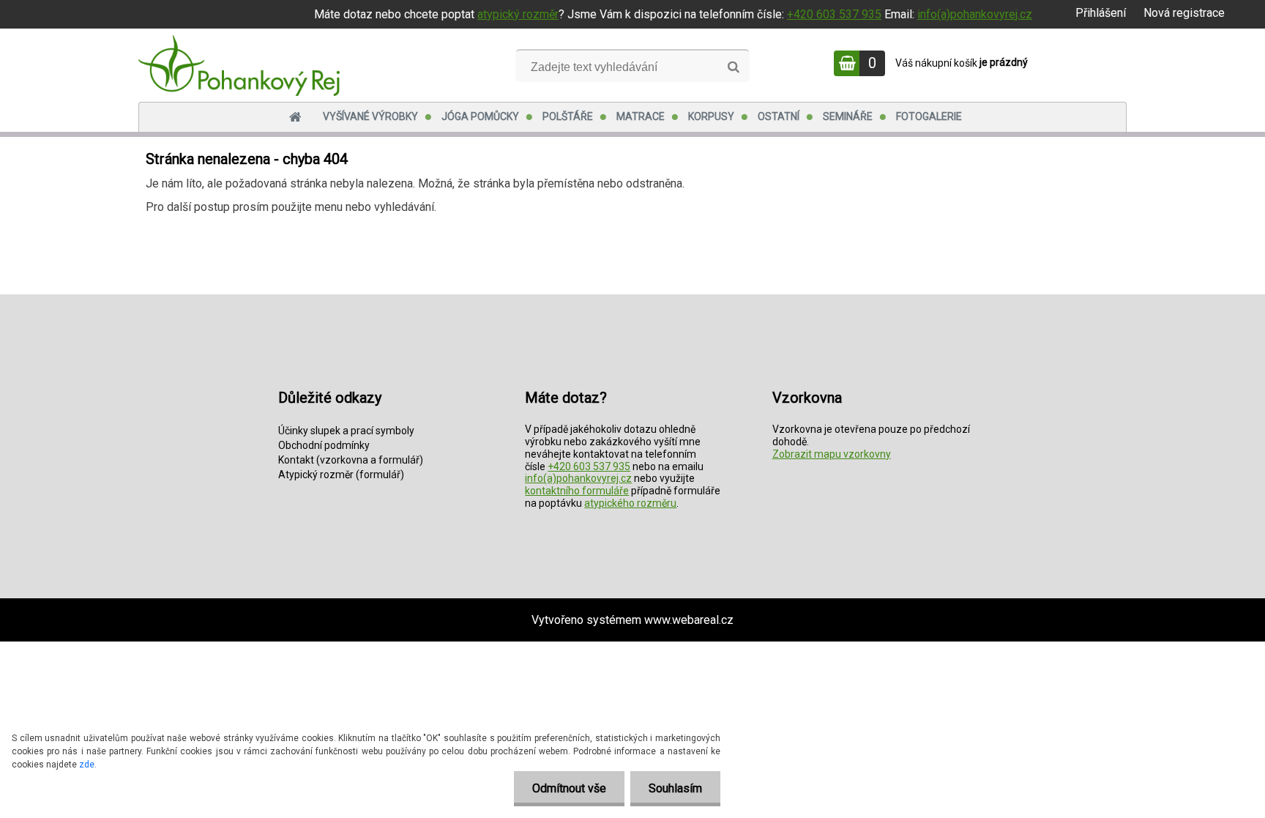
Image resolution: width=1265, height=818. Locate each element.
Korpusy (711, 116)
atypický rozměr (518, 14)
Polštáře (567, 116)
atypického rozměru (630, 503)
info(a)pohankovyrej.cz (974, 14)
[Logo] (239, 65)
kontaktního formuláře (577, 491)
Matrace (640, 116)
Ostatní (778, 116)
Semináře (848, 116)
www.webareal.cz (689, 620)
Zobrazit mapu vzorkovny (831, 454)
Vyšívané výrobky (370, 116)
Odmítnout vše (569, 788)
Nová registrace (1184, 13)
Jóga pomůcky (480, 116)
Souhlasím (675, 788)
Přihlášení (1100, 13)
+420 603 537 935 (834, 14)
